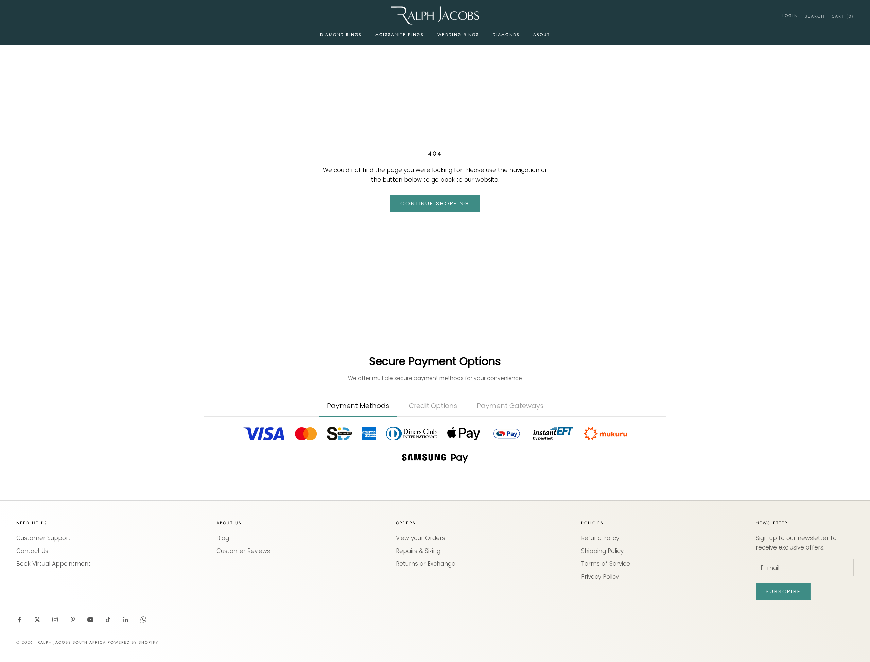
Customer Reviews (243, 551)
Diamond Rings (341, 35)
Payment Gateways (510, 406)
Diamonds (506, 35)
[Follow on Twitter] (37, 619)
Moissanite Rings (399, 35)
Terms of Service (605, 564)
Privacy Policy (600, 577)
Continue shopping (435, 203)
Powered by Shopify (133, 642)
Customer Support (43, 538)
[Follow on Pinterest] (72, 619)
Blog (222, 538)
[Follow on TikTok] (108, 619)
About (541, 35)
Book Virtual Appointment (53, 564)
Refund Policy (600, 538)
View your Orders (420, 538)
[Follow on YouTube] (90, 619)
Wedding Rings (458, 35)
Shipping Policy (602, 551)
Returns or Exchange (425, 564)
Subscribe (783, 591)
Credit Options (433, 406)
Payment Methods (358, 406)
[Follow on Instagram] (55, 619)
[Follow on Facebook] (19, 619)
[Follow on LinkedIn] (125, 619)
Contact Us (32, 551)
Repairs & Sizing (418, 551)
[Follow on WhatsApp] (143, 619)
